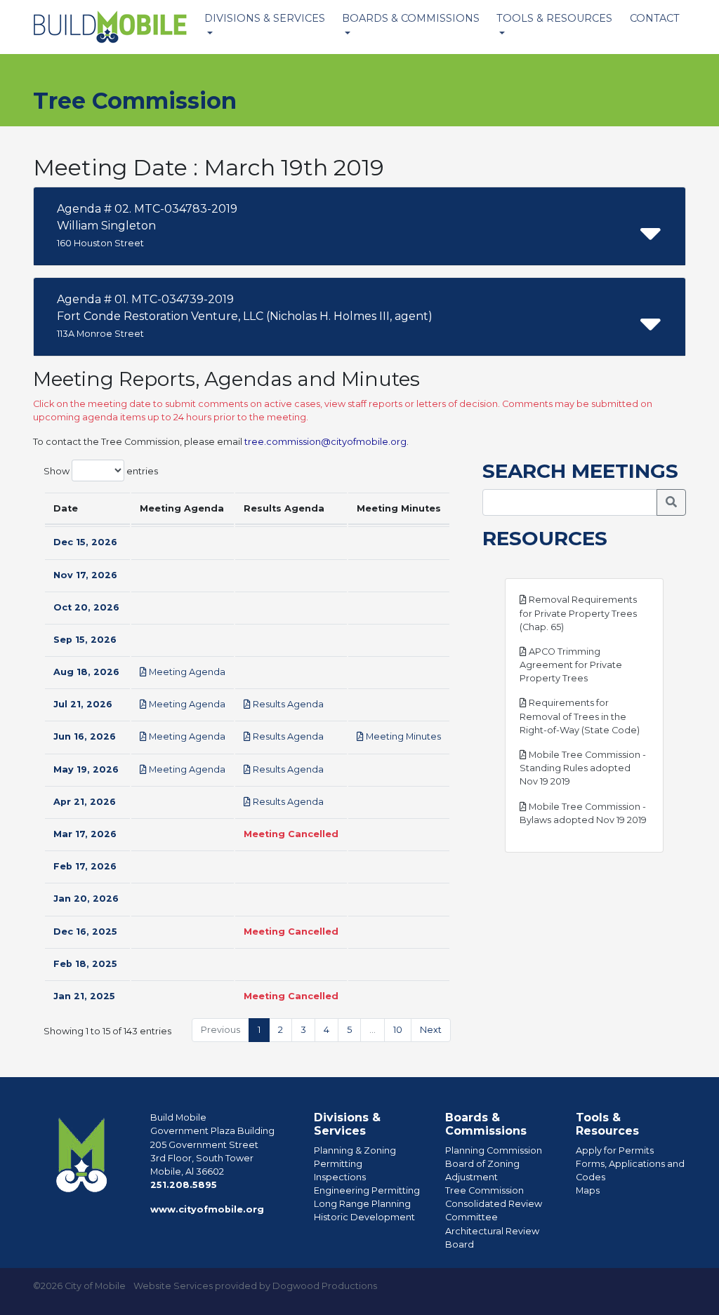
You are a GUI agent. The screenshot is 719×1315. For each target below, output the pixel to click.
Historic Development (364, 1217)
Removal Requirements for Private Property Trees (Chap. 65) (578, 613)
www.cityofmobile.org (207, 1209)
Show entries (101, 471)
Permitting (338, 1164)
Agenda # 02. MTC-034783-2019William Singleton (147, 225)
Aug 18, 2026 (86, 672)
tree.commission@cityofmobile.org (325, 441)
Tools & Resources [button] (554, 18)
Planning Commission (493, 1150)
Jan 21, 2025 (84, 996)
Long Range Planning (362, 1204)
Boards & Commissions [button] (411, 18)
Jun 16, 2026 (84, 736)
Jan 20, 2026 (86, 898)
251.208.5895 (183, 1185)
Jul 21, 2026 (82, 704)
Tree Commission (484, 1190)
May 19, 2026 (86, 769)
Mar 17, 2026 (85, 834)
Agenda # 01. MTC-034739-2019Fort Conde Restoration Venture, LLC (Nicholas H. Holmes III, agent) (245, 316)
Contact (655, 18)
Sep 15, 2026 (85, 639)
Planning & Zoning (355, 1150)
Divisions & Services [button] (264, 18)
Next (431, 1029)
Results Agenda (287, 704)
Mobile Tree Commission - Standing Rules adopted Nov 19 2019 (583, 768)
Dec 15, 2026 (85, 542)
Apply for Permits (615, 1150)
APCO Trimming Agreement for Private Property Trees (571, 664)
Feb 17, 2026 (85, 866)
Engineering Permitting (367, 1190)
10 (397, 1029)
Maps (588, 1190)
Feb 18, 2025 (85, 964)
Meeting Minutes (402, 736)
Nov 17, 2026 (85, 575)
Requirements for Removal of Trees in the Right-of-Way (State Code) (580, 716)
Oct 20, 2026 (86, 607)
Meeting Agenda (186, 672)
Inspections (340, 1177)
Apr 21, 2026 (84, 801)
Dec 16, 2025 (85, 931)
